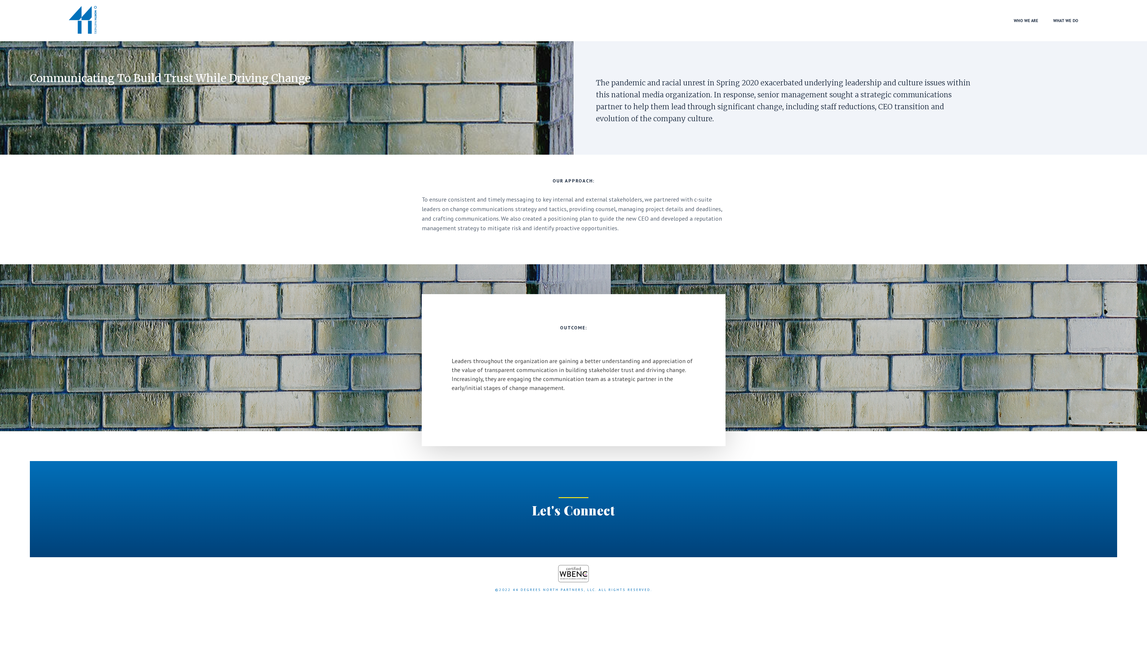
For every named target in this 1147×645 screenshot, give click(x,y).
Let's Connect (573, 510)
